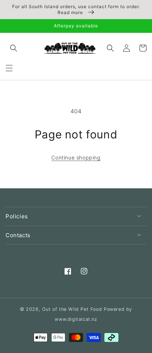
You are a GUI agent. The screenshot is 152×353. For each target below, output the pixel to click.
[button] (9, 68)
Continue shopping (75, 157)
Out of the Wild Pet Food (72, 309)
